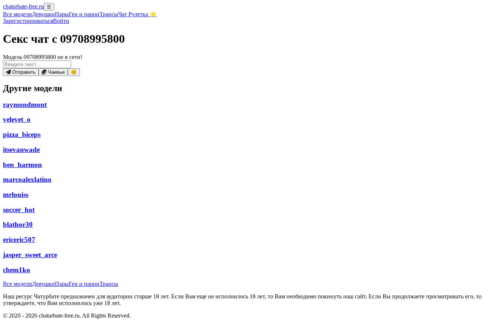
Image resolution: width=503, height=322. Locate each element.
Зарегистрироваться (28, 21)
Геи (84, 14)
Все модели (17, 284)
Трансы (108, 14)
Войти (61, 21)
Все (17, 14)
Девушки (43, 14)
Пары (62, 14)
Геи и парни (84, 284)
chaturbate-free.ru (23, 6)
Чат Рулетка (137, 14)
